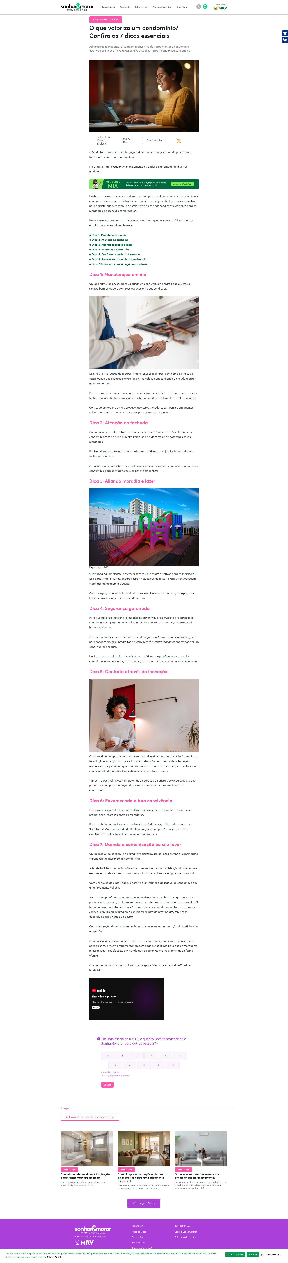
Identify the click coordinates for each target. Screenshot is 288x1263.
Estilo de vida (141, 7)
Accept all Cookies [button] (235, 1254)
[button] (271, 1254)
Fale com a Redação (185, 1237)
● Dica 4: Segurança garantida (109, 249)
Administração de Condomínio (89, 1117)
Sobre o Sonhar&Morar (186, 1232)
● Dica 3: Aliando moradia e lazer (110, 245)
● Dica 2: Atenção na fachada (108, 240)
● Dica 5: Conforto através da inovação (115, 254)
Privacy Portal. (54, 1257)
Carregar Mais (144, 1203)
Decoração (125, 7)
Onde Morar (182, 7)
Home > (97, 19)
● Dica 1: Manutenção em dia (108, 235)
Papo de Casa (108, 7)
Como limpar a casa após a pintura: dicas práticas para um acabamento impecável (141, 1177)
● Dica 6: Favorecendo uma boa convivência (118, 259)
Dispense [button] (253, 1254)
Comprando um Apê (162, 7)
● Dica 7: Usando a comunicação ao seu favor (119, 264)
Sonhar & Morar (77, 5)
